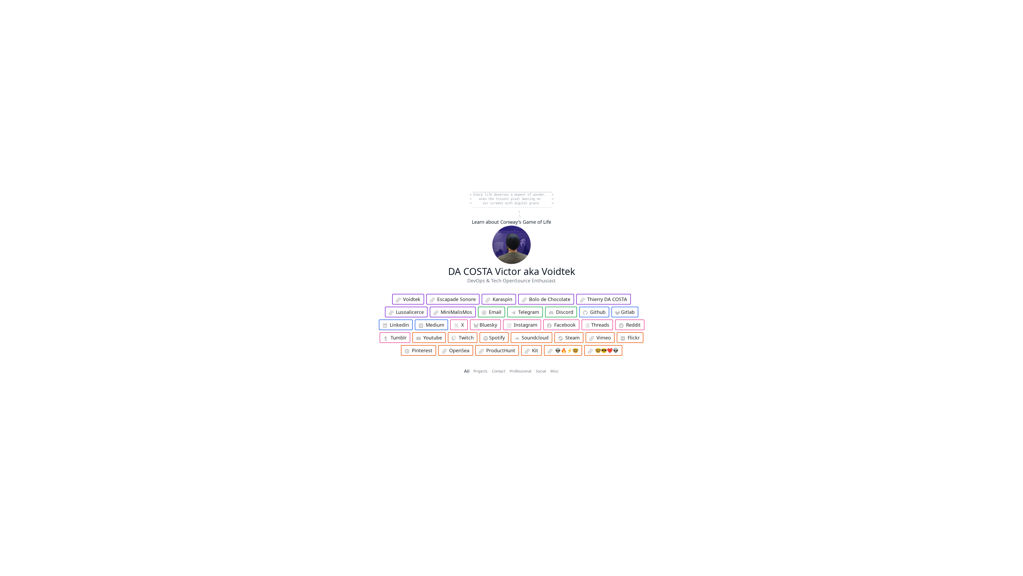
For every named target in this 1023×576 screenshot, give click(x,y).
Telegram (528, 312)
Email (495, 312)
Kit (535, 350)
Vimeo (603, 337)
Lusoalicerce (410, 312)
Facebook (565, 325)
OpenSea (459, 350)
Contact (498, 371)
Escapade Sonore (456, 299)
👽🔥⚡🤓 (566, 350)
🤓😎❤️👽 (607, 350)
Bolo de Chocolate (549, 299)
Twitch (466, 337)
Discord (564, 312)
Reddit (633, 325)
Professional (520, 371)
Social (541, 371)
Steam (572, 337)
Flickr (634, 337)
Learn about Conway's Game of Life (511, 222)
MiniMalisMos (456, 312)
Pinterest (422, 350)
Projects (480, 371)
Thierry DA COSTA (607, 299)
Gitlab (628, 312)
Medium (435, 325)
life (488, 195)
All (466, 371)
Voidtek (411, 299)
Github (598, 312)
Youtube (432, 337)
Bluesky (488, 325)
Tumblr (399, 337)
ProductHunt (500, 350)
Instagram (525, 325)
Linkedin (399, 325)
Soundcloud (535, 337)
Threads (600, 325)
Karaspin (502, 299)
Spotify (497, 337)
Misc (554, 371)
